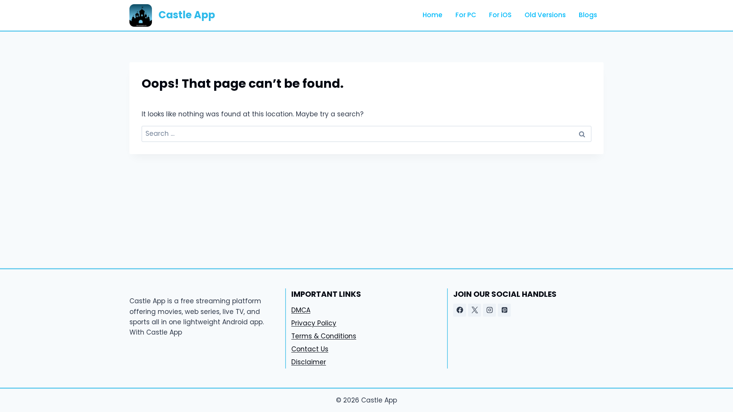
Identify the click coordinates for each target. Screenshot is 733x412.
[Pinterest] (504, 310)
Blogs (588, 14)
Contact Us (309, 349)
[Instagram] (489, 310)
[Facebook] (459, 310)
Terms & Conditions (323, 336)
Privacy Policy (313, 323)
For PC (465, 14)
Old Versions (545, 14)
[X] (474, 310)
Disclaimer (308, 362)
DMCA (300, 310)
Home (432, 14)
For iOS (500, 14)
